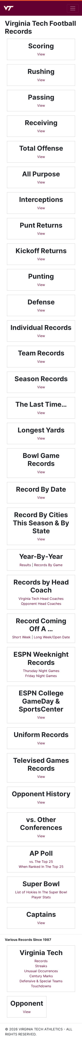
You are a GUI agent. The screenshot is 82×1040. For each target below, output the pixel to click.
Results (25, 565)
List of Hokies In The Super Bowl (41, 892)
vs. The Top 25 (41, 861)
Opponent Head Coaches (41, 603)
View (41, 54)
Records (41, 961)
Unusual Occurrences (41, 971)
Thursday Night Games (41, 671)
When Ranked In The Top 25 (41, 866)
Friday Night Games (41, 676)
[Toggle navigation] (73, 8)
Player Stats (41, 897)
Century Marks (41, 976)
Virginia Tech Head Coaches (41, 598)
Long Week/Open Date (52, 637)
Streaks (41, 966)
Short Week (21, 637)
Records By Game (48, 565)
